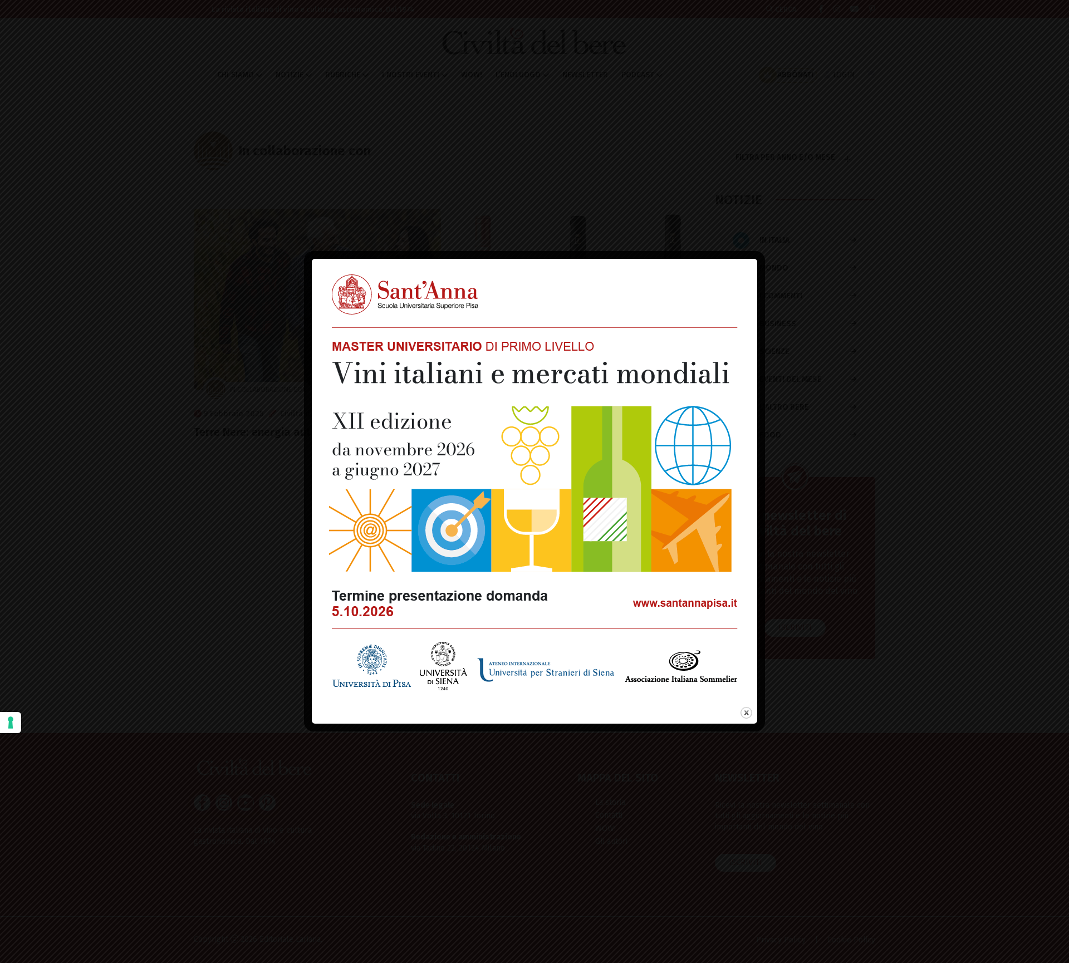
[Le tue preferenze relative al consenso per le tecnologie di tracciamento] (10, 722)
